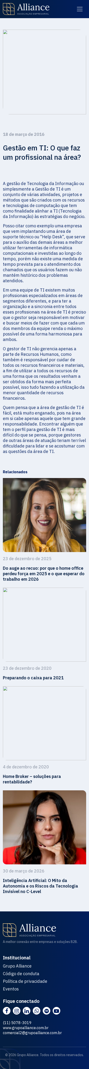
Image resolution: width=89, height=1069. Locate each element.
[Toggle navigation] (79, 9)
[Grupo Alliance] (26, 9)
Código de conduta (21, 973)
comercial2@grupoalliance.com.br (32, 1032)
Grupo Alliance (17, 966)
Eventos (11, 989)
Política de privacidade (25, 981)
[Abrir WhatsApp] (77, 1057)
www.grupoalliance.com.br (25, 1027)
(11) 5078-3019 (17, 1022)
